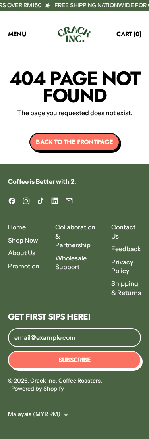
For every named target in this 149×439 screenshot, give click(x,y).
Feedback (126, 249)
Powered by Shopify (37, 388)
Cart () (128, 35)
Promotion (23, 266)
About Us (21, 253)
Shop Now (23, 240)
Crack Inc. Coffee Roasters (65, 380)
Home (17, 227)
